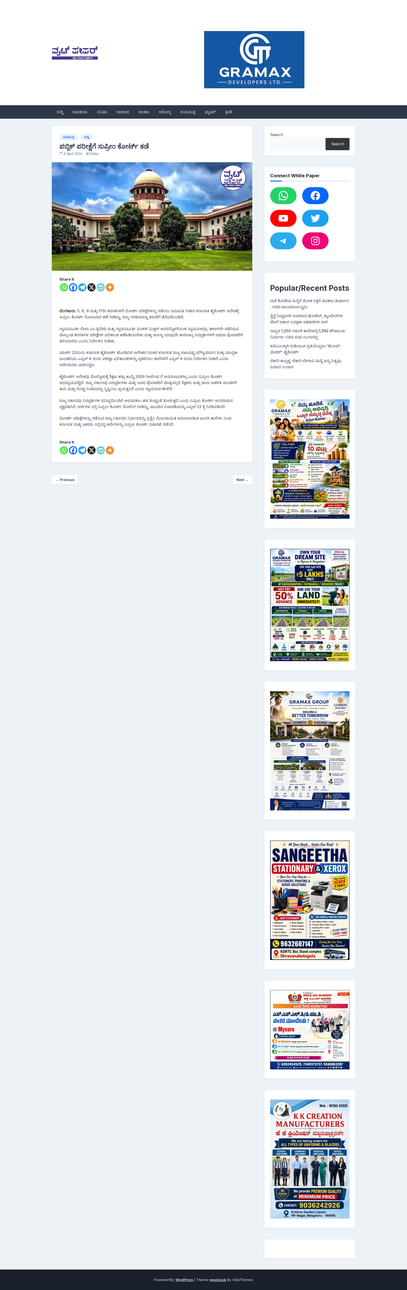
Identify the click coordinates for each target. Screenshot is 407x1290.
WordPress (184, 1280)
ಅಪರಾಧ (123, 111)
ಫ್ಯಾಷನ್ (210, 111)
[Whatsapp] (64, 287)
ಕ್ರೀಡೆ (228, 111)
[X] (91, 287)
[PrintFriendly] (101, 287)
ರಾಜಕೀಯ (80, 111)
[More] (110, 287)
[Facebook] (73, 287)
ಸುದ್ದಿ (60, 111)
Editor (94, 154)
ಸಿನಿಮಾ (102, 111)
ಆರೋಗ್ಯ (165, 111)
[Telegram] (82, 287)
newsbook (217, 1280)
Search (276, 134)
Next (242, 480)
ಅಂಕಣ (143, 111)
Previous (65, 480)
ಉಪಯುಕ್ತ (187, 111)
